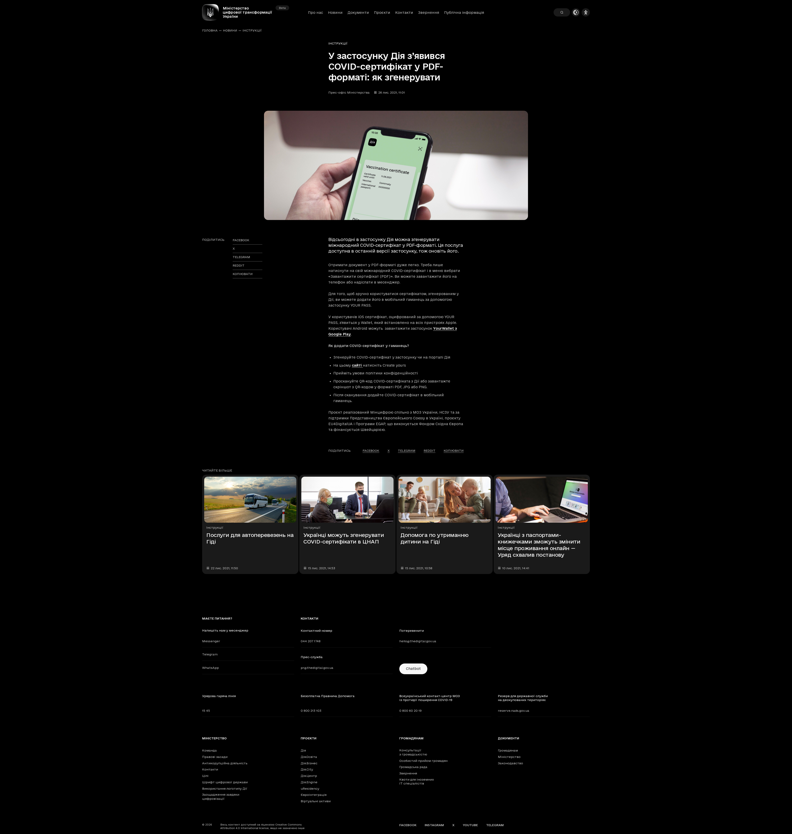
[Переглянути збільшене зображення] (396, 165)
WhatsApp (210, 667)
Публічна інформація (464, 12)
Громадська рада (413, 767)
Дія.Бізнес (309, 763)
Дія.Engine (309, 782)
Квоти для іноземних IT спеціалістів (416, 781)
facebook (241, 240)
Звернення (428, 12)
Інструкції (252, 30)
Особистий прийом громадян (423, 760)
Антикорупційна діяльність (225, 763)
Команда (209, 750)
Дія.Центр (309, 776)
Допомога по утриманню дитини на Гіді (435, 538)
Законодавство (510, 763)
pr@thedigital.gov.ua (317, 667)
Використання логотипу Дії (224, 788)
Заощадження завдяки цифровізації (220, 796)
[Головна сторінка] (212, 12)
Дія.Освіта (309, 757)
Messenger (211, 641)
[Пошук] (562, 12)
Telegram (210, 654)
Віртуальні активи (316, 801)
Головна (210, 30)
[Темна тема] (576, 12)
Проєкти (382, 12)
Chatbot (413, 668)
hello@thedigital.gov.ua (417, 641)
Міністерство (214, 738)
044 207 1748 (311, 641)
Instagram (434, 825)
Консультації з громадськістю (413, 752)
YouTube (470, 825)
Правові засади (214, 757)
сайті (357, 365)
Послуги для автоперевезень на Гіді (249, 538)
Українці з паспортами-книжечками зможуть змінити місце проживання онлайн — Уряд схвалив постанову (539, 545)
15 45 (206, 710)
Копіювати (243, 274)
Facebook (407, 825)
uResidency (310, 788)
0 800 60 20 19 (410, 710)
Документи (358, 12)
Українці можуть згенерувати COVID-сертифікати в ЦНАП (343, 538)
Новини (335, 12)
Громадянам (411, 738)
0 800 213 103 (311, 710)
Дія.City (307, 769)
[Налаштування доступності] (586, 12)
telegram (241, 257)
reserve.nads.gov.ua (513, 710)
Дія (303, 750)
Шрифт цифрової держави (225, 782)
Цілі (205, 776)
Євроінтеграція (313, 794)
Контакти (404, 12)
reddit (238, 265)
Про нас (315, 12)
